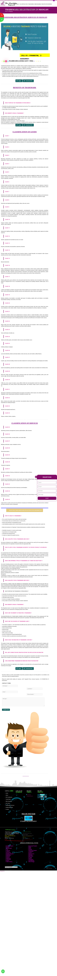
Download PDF (29, 80)
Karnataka (8, 852)
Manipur (30, 855)
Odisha (7, 857)
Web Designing (37, 4)
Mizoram (8, 856)
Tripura (7, 860)
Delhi (30, 848)
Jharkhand (31, 851)
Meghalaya (8, 855)
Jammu (8, 851)
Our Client (8, 803)
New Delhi (31, 856)
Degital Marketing (9, 807)
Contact (36, 9)
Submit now (6, 709)
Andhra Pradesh (9, 846)
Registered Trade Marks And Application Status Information (25, 510)
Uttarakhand (31, 860)
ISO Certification (24, 4)
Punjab (30, 857)
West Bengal (31, 861)
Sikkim (30, 858)
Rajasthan (8, 858)
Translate (50, 868)
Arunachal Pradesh (33, 846)
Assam (7, 847)
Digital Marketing (29, 9)
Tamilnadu (8, 859)
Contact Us (2, 871)
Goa (7, 849)
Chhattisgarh (9, 848)
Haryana (8, 850)
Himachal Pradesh (33, 850)
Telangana (31, 859)
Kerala (30, 852)
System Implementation (18, 9)
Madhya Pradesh (10, 853)
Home (14, 4)
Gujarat (30, 849)
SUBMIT (47, 498)
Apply (19, 80)
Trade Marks (31, 4)
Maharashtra (31, 853)
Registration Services (47, 4)
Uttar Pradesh (9, 861)
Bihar (30, 847)
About (17, 4)
